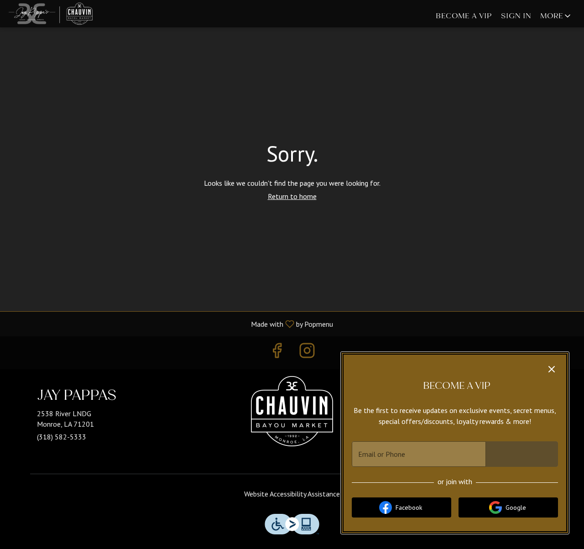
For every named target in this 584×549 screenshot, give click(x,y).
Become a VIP (464, 16)
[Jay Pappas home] (75, 13)
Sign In (516, 16)
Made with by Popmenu (170, 323)
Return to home (292, 196)
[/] (292, 413)
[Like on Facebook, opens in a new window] (277, 352)
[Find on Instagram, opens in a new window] (307, 352)
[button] (556, 16)
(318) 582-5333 (61, 436)
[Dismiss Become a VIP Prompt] (552, 369)
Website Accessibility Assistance (292, 493)
